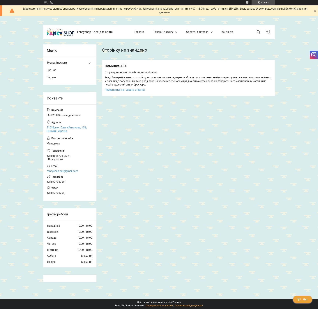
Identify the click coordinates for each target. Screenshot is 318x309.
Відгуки (51, 77)
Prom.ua (176, 302)
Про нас (51, 70)
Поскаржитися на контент (159, 305)
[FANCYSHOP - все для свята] (60, 32)
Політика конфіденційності (189, 305)
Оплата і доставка (197, 31)
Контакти (227, 31)
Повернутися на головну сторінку (125, 89)
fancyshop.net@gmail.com (62, 171)
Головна (139, 31)
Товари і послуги (163, 31)
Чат (305, 299)
